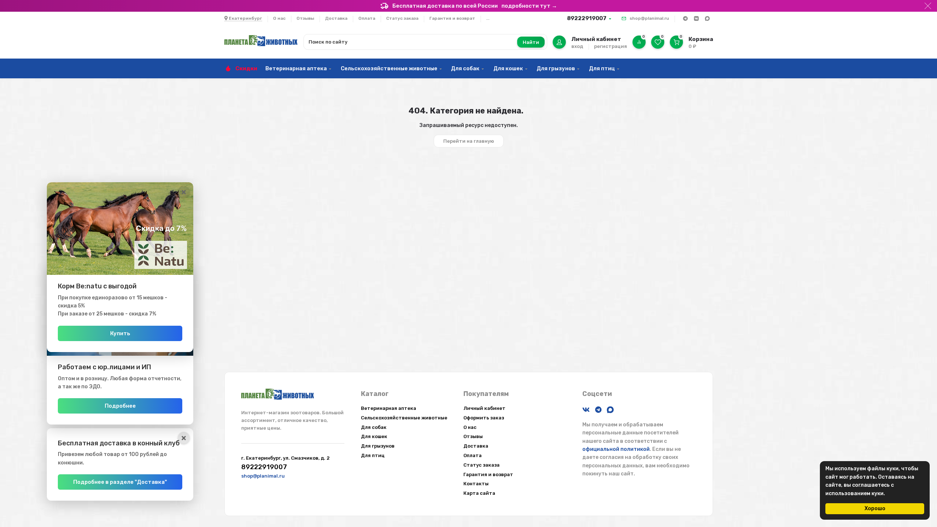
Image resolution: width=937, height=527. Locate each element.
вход (577, 46)
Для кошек (508, 68)
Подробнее (120, 406)
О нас (279, 18)
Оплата (366, 18)
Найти (531, 42)
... (487, 18)
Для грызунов (556, 68)
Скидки (246, 68)
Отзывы (305, 18)
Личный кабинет (484, 408)
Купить (120, 333)
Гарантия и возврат (452, 18)
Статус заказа (402, 18)
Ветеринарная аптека (296, 68)
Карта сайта (479, 493)
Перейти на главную (468, 141)
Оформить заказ (483, 418)
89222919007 (586, 18)
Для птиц (602, 68)
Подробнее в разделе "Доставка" (120, 482)
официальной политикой (616, 449)
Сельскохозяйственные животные (389, 68)
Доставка (336, 18)
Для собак (465, 68)
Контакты (476, 483)
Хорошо (875, 508)
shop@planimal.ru (649, 18)
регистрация (610, 46)
